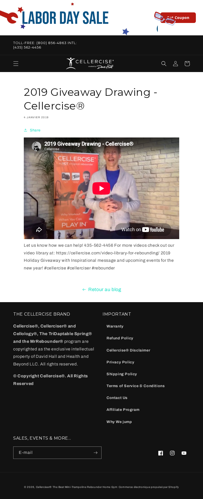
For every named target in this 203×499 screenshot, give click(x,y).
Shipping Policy (122, 374)
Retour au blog (104, 289)
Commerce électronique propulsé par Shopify (149, 487)
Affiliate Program (123, 410)
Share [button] (35, 130)
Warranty (115, 326)
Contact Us (117, 398)
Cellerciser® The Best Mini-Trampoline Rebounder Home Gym (77, 487)
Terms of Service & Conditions (136, 386)
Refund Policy (120, 338)
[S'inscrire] (95, 452)
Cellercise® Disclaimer (128, 350)
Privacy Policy (120, 362)
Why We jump (119, 422)
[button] (16, 63)
